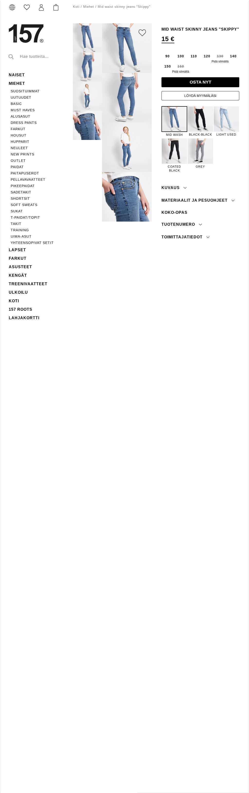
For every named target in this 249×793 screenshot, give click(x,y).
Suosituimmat (25, 91)
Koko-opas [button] (174, 212)
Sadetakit (21, 192)
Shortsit (20, 198)
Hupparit (20, 142)
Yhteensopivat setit (32, 243)
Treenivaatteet (28, 284)
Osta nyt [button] (200, 82)
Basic (16, 104)
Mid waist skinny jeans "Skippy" (124, 7)
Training (20, 230)
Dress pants (24, 123)
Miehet (17, 83)
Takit (16, 224)
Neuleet (19, 148)
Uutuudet (21, 97)
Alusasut (20, 116)
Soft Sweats (24, 205)
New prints (22, 154)
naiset (17, 75)
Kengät (18, 275)
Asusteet (20, 267)
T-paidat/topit (25, 217)
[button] (41, 7)
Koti (14, 301)
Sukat (17, 211)
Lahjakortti (24, 318)
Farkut (18, 129)
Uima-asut (21, 236)
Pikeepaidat (23, 186)
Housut (19, 135)
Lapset (17, 250)
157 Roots (20, 309)
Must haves (23, 110)
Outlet (18, 161)
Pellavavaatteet (28, 179)
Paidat (17, 167)
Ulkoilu (18, 292)
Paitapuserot (25, 173)
